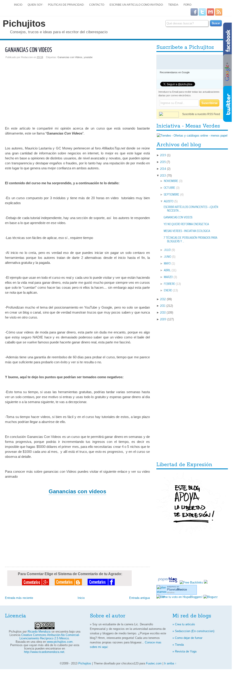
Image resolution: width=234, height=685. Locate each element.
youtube (88, 57)
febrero (169, 283)
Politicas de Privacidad (66, 4)
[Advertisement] (77, 90)
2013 (163, 175)
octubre (169, 187)
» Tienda (178, 644)
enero (168, 290)
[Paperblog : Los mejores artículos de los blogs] (168, 582)
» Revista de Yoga (184, 651)
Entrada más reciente (19, 598)
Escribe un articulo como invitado (136, 4)
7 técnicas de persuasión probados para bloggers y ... (190, 239)
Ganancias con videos (28, 50)
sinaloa (170, 592)
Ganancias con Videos (69, 57)
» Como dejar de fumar (187, 638)
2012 (163, 299)
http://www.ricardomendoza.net (44, 652)
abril (167, 270)
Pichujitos (24, 23)
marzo (168, 276)
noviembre (171, 180)
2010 (163, 312)
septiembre (171, 194)
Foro (187, 4)
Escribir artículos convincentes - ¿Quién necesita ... (191, 208)
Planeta (177, 589)
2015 (163, 161)
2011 (162, 305)
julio (167, 249)
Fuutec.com (154, 663)
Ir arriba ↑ (170, 663)
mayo (167, 263)
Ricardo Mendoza (39, 631)
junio (167, 256)
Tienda (173, 4)
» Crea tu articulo (183, 624)
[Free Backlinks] (191, 582)
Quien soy (35, 4)
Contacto (96, 4)
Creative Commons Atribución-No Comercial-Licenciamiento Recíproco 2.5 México (49, 636)
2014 (163, 168)
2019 (163, 155)
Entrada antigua (139, 598)
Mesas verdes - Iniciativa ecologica (187, 230)
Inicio (18, 4)
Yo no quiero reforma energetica (186, 224)
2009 (163, 319)
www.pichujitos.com (60, 641)
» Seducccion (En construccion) (193, 631)
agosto (168, 201)
